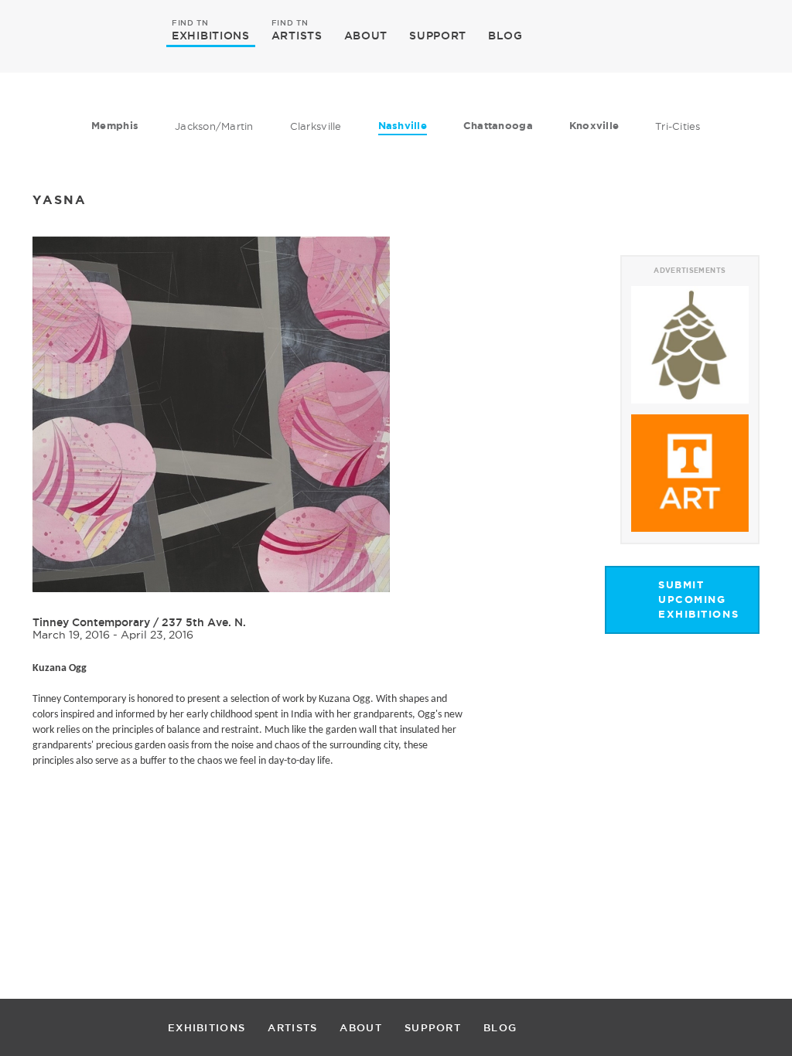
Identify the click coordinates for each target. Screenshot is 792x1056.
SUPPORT (437, 35)
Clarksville (316, 126)
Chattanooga (498, 125)
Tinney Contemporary (91, 622)
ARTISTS (297, 35)
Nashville (402, 125)
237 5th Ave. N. (204, 622)
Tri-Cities (678, 126)
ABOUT (366, 35)
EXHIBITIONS (211, 35)
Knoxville (594, 125)
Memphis (114, 125)
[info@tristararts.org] (744, 35)
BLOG (505, 35)
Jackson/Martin (214, 126)
